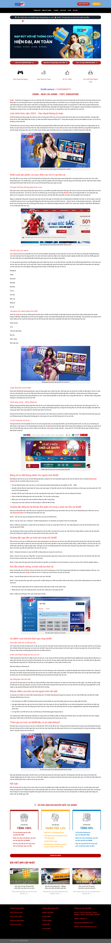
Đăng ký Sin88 (46, 10)
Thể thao (63, 10)
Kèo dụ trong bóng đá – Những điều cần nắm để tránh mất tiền (55, 887)
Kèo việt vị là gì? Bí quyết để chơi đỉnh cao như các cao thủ (24, 887)
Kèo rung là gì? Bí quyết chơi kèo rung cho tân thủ (86, 887)
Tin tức (75, 10)
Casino (56, 10)
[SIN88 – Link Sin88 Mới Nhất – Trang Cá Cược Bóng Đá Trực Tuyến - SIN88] (40, 4)
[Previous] (9, 883)
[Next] (101, 883)
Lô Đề (69, 10)
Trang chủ (36, 10)
